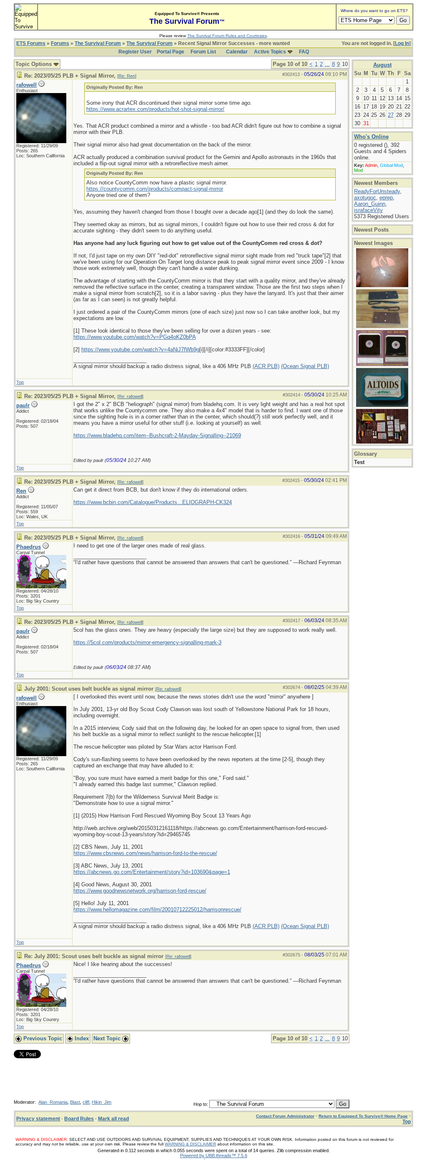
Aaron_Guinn (369, 204)
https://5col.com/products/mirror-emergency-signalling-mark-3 (147, 642)
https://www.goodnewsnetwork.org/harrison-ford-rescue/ (139, 891)
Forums (60, 43)
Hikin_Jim (101, 1102)
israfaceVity (368, 210)
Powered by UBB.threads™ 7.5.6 (213, 1155)
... (327, 64)
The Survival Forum (98, 43)
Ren (21, 491)
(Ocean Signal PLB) (305, 366)
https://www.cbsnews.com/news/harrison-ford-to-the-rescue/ (145, 853)
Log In (402, 43)
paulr (23, 405)
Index (81, 1038)
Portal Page (170, 52)
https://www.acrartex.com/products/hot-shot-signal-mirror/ (155, 109)
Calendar (237, 52)
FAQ (304, 52)
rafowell (26, 85)
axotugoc (365, 197)
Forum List (203, 52)
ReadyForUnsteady (377, 191)
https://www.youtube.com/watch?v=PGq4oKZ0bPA (134, 337)
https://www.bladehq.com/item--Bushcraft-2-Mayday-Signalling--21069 (157, 435)
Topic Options (34, 64)
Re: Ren (126, 75)
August (382, 65)
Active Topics (270, 52)
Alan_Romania (53, 1102)
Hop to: (200, 1104)
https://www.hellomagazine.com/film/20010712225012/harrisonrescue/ (157, 909)
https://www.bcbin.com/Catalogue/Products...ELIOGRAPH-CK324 (152, 502)
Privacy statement (38, 1119)
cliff (86, 1102)
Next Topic (107, 1038)
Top (20, 382)
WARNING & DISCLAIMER (190, 1144)
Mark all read (113, 1119)
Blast (75, 1102)
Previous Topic (42, 1038)
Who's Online (371, 137)
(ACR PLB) (266, 366)
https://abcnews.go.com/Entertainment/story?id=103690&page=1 (151, 872)
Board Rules (79, 1119)
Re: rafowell (130, 396)
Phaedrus (28, 547)
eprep (386, 197)
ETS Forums (30, 43)
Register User (135, 52)
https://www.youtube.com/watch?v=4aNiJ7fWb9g (140, 349)
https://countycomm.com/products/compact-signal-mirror (154, 189)
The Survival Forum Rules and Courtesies (227, 35)
